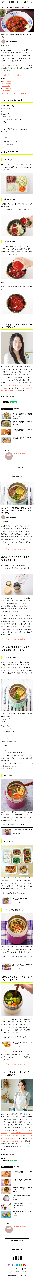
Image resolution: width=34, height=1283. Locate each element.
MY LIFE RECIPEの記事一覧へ (17, 467)
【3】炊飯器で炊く (6, 90)
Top (2, 7)
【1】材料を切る (6, 86)
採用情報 (17, 1272)
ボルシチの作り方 (6, 83)
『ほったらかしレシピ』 (11, 385)
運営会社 (26, 1269)
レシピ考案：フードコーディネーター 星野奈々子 (14, 93)
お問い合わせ (18, 1269)
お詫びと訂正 (23, 1275)
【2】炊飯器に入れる (7, 88)
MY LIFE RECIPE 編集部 (20, 453)
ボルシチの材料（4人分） (8, 81)
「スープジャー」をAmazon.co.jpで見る (13, 549)
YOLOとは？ (8, 1269)
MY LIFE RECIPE (8, 7)
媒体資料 (10, 1272)
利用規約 (24, 1272)
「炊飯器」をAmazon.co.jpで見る (11, 75)
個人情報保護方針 (12, 1275)
